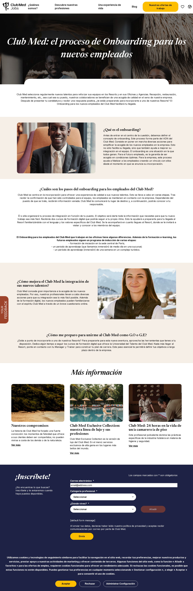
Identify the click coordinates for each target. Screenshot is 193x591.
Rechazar (90, 583)
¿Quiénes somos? (33, 7)
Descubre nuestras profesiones (66, 7)
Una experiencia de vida (109, 7)
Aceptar (66, 583)
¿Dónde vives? (79, 503)
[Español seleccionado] (189, 6)
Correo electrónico (82, 480)
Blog (134, 6)
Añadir (153, 509)
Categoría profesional (83, 491)
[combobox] (103, 497)
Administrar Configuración (120, 583)
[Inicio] (14, 6)
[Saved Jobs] (182, 7)
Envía (82, 536)
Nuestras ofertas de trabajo (160, 7)
